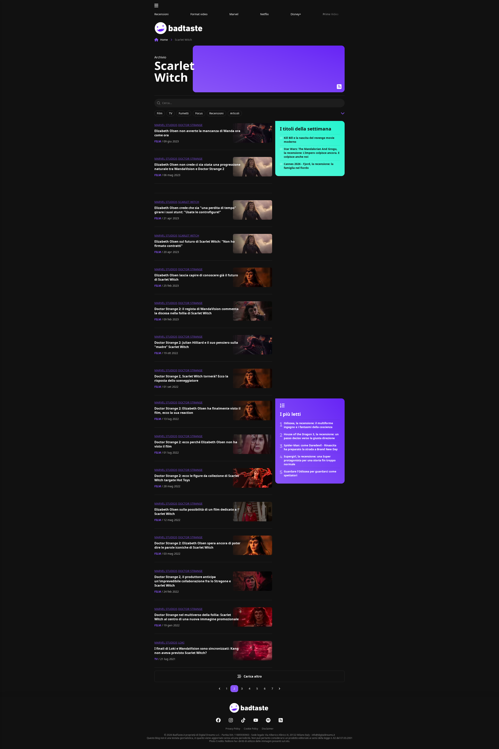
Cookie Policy (251, 728)
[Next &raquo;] (279, 688)
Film (157, 141)
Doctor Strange (190, 125)
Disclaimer (267, 728)
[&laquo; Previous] (219, 688)
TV (156, 659)
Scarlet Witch (188, 202)
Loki (181, 642)
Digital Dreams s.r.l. (209, 735)
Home (164, 39)
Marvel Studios (165, 125)
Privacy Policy (233, 728)
